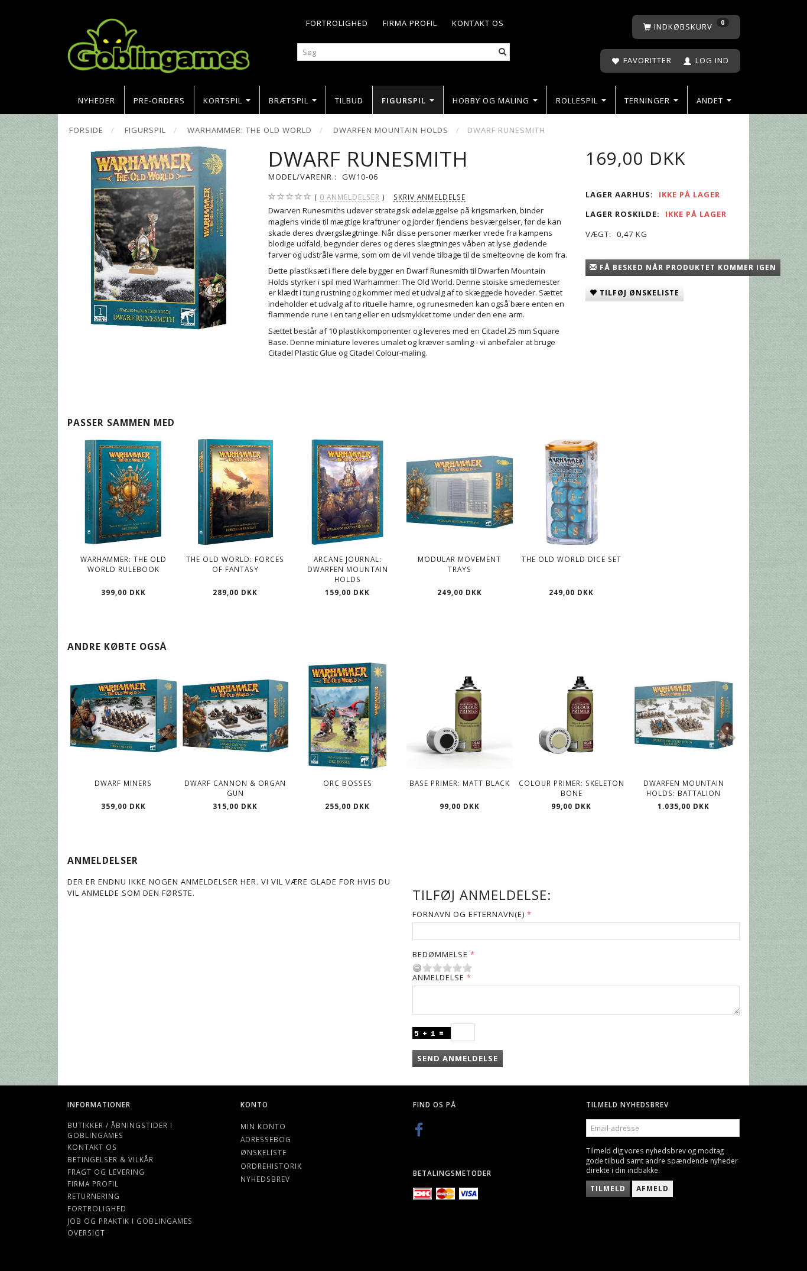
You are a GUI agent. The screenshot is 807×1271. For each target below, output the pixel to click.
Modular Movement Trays (459, 564)
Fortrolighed (337, 23)
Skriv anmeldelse (429, 196)
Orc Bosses (347, 783)
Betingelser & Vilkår (110, 1159)
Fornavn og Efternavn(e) (468, 914)
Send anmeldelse (457, 1058)
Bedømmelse (440, 954)
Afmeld (652, 1189)
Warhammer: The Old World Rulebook (123, 564)
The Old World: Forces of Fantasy (235, 564)
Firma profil (410, 23)
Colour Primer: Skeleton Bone (571, 788)
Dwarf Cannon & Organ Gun (235, 788)
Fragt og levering (106, 1171)
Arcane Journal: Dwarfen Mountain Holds (347, 568)
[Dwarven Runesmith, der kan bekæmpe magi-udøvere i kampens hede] (158, 238)
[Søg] (503, 52)
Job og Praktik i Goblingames (130, 1221)
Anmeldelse (438, 977)
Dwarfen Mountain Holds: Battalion (683, 788)
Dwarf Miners (123, 783)
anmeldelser (350, 196)
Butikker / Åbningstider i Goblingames (120, 1130)
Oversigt (86, 1232)
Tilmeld (608, 1189)
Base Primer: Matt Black (459, 783)
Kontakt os (478, 23)
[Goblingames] (158, 43)
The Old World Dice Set (571, 559)
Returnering (93, 1196)
